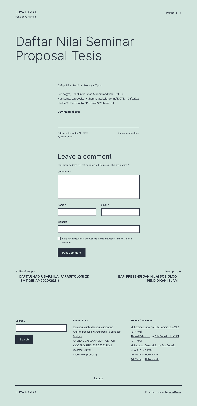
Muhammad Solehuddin (144, 345)
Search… (20, 320)
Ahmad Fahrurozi (140, 336)
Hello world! (152, 354)
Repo (136, 133)
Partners (171, 12)
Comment (64, 171)
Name (62, 204)
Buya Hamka (26, 12)
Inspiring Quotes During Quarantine (93, 327)
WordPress (175, 392)
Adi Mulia (136, 354)
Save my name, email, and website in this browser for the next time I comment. (97, 240)
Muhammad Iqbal (140, 327)
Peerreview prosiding (85, 354)
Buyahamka (67, 136)
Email (105, 204)
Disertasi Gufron (82, 349)
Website (62, 221)
